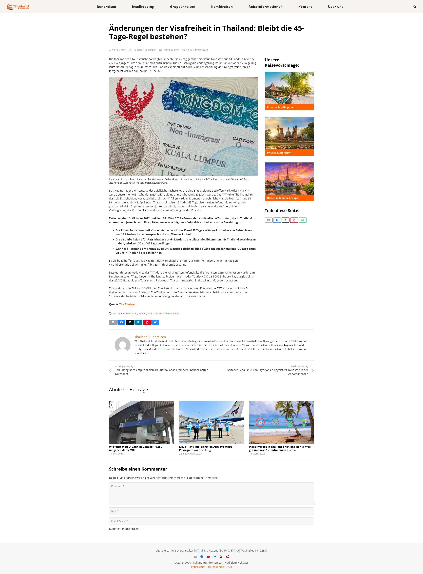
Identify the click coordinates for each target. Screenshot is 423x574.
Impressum (198, 567)
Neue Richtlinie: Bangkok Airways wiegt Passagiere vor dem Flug (205, 448)
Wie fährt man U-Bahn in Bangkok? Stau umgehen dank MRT (135, 448)
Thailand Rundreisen (144, 49)
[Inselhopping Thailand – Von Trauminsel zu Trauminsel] (289, 91)
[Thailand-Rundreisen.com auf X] (221, 556)
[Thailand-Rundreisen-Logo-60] (18, 7)
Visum (176, 313)
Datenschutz (216, 567)
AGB (229, 567)
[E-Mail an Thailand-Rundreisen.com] (195, 556)
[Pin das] (294, 220)
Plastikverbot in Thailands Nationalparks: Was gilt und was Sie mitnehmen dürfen (280, 448)
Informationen (171, 49)
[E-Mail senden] (269, 220)
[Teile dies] (277, 220)
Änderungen (130, 313)
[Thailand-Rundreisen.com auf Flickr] (214, 556)
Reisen (142, 313)
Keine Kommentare (197, 49)
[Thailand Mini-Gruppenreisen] (289, 181)
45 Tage (117, 313)
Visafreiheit (165, 313)
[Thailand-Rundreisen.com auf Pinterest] (227, 556)
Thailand (153, 313)
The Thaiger (127, 304)
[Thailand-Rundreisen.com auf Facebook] (201, 556)
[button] (119, 7)
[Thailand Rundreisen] (289, 136)
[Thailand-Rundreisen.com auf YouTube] (208, 556)
